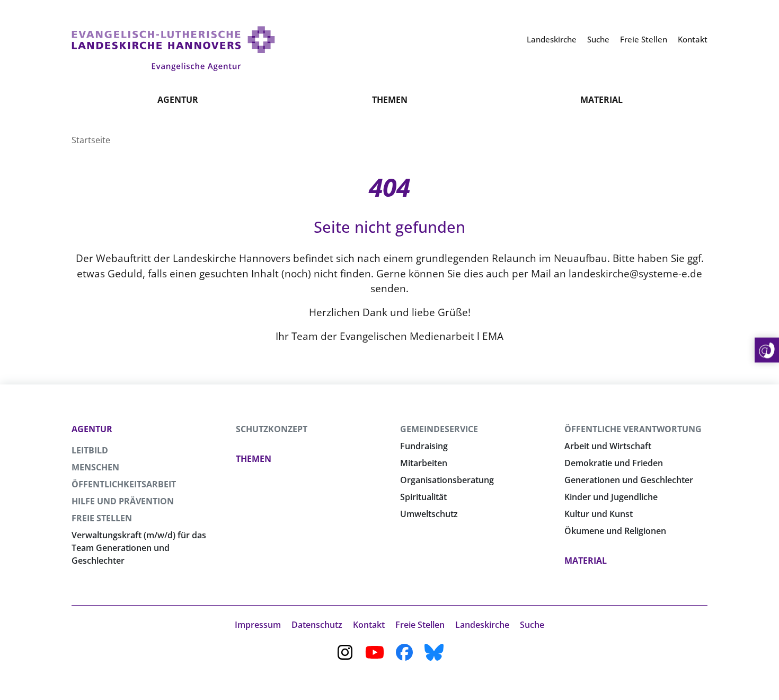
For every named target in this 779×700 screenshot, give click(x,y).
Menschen (95, 467)
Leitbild (90, 450)
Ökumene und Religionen (615, 531)
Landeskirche (482, 625)
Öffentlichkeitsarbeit (124, 484)
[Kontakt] (767, 350)
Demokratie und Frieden (613, 463)
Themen (390, 100)
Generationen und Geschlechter (628, 480)
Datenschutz (316, 625)
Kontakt (369, 625)
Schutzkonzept (271, 429)
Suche (532, 625)
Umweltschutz (429, 514)
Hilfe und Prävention (123, 501)
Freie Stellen (102, 518)
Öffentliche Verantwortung (633, 429)
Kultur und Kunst (598, 514)
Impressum (258, 625)
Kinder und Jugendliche (611, 497)
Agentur (177, 100)
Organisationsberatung (447, 480)
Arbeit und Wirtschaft (607, 446)
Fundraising (424, 446)
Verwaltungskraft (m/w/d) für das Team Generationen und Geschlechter (139, 547)
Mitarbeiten (423, 463)
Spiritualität (423, 497)
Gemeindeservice (439, 429)
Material (601, 100)
